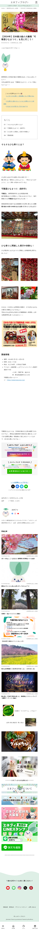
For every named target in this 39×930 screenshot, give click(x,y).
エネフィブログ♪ (19, 2)
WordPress (30, 919)
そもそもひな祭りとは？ (15, 124)
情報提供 (5, 907)
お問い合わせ (32, 907)
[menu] (36, 2)
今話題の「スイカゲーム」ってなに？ (25, 711)
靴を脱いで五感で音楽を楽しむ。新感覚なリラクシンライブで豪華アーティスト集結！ (19, 697)
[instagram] (15, 513)
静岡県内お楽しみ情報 (12, 8)
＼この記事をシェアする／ (19, 482)
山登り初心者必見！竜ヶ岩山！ (15, 722)
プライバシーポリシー (21, 907)
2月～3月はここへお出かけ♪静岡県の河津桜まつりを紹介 (18, 558)
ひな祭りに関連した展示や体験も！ (19, 132)
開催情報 (10, 135)
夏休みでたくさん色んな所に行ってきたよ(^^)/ (15, 586)
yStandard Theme (10, 919)
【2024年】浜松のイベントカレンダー (12, 641)
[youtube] (18, 513)
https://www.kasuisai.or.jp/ (16, 380)
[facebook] (12, 513)
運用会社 (11, 907)
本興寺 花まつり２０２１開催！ (11, 614)
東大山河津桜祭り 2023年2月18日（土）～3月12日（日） (18, 669)
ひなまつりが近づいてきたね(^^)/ (17, 106)
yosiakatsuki (19, 919)
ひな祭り (17, 501)
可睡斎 (12, 501)
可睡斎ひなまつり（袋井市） (17, 128)
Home (3, 8)
